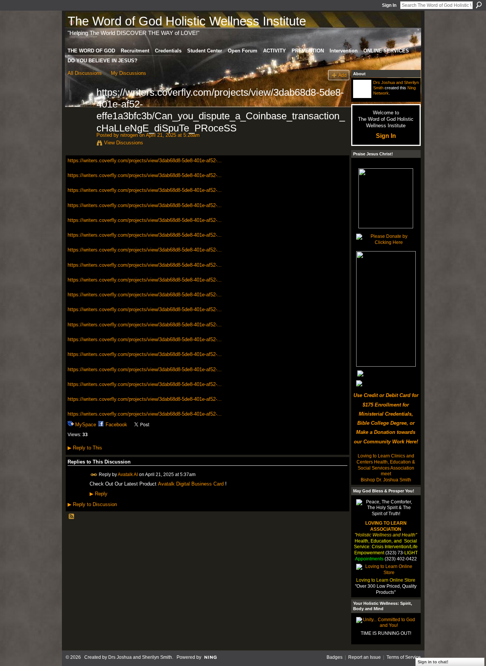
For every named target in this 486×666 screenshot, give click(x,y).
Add (342, 75)
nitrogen (129, 135)
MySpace (85, 424)
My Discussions (128, 73)
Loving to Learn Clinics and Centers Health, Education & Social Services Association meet (386, 464)
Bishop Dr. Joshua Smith (386, 479)
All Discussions (85, 73)
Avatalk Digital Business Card (191, 484)
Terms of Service (404, 657)
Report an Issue (364, 657)
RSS (71, 516)
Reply (98, 494)
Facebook (116, 424)
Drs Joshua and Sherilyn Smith (140, 657)
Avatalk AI (128, 474)
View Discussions (123, 143)
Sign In (389, 5)
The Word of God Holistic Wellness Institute (187, 21)
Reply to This (85, 448)
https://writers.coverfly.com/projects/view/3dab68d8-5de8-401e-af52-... (145, 160)
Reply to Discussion (92, 504)
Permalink (94, 474)
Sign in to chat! (433, 662)
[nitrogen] (80, 108)
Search (479, 5)
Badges (334, 657)
